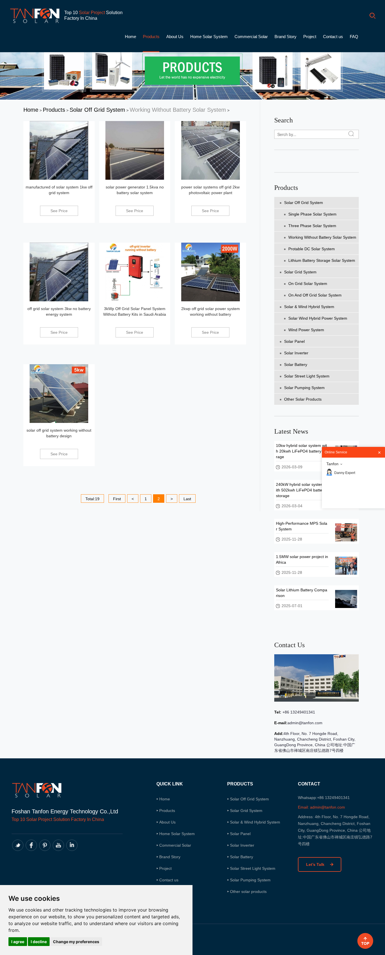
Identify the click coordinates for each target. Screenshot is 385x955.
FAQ (354, 36)
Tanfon (332, 464)
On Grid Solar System (307, 283)
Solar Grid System (300, 272)
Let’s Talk (316, 864)
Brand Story (286, 36)
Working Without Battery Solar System (178, 110)
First (117, 499)
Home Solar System (209, 36)
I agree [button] (17, 941)
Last (187, 499)
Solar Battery (295, 364)
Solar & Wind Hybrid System (309, 306)
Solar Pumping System (304, 387)
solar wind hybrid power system (317, 318)
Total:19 (92, 499)
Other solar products (303, 399)
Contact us (333, 36)
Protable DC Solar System (311, 249)
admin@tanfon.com (304, 723)
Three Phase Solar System (312, 225)
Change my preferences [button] (76, 941)
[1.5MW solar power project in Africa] (346, 565)
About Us (174, 36)
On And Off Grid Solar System (315, 295)
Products (151, 36)
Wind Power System (306, 330)
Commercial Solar (251, 36)
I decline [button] (39, 941)
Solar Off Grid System (97, 110)
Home (130, 36)
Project (309, 36)
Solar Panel (294, 341)
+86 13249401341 (298, 712)
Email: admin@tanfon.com (321, 807)
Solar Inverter (296, 353)
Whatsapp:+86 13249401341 (324, 797)
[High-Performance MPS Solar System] (346, 532)
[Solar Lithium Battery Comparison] (346, 598)
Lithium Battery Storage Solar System (321, 260)
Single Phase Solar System (312, 214)
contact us (289, 645)
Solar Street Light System (306, 376)
